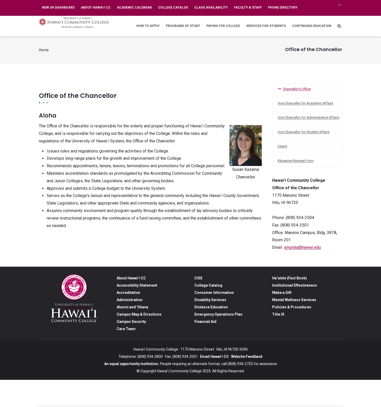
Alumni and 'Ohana (132, 307)
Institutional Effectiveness (294, 285)
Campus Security (131, 321)
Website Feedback (246, 356)
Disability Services (210, 300)
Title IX (278, 314)
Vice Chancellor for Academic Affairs (305, 103)
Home (44, 50)
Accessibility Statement (137, 285)
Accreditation (128, 292)
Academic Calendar (134, 7)
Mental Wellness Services (294, 300)
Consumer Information (214, 292)
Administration (130, 300)
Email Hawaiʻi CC (214, 356)
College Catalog (173, 7)
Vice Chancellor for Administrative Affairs (308, 117)
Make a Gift (282, 292)
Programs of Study (183, 26)
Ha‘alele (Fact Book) (289, 278)
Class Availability (211, 7)
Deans (282, 146)
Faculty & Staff (248, 7)
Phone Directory (283, 7)
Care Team (126, 329)
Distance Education (211, 307)
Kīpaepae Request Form (296, 161)
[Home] (74, 22)
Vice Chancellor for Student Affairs (303, 132)
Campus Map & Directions (139, 314)
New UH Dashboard (58, 7)
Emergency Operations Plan (218, 314)
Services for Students (266, 26)
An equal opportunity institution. (131, 364)
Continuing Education (311, 26)
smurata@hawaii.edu (302, 247)
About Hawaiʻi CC (96, 7)
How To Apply (148, 26)
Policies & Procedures (291, 307)
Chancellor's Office (297, 89)
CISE (198, 278)
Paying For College (223, 26)
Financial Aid (205, 321)
